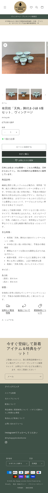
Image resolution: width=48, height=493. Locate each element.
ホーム (4, 103)
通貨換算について (40, 311)
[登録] (40, 376)
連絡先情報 (29, 488)
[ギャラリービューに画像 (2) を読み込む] (23, 94)
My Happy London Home (22, 481)
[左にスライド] (2, 95)
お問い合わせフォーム (14, 423)
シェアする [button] (9, 320)
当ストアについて (12, 398)
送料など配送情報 (8, 311)
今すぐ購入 (24, 154)
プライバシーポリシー (35, 484)
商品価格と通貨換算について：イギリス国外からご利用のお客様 (24, 411)
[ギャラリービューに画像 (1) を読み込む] (11, 94)
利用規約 (20, 488)
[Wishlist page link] (31, 7)
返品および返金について (15, 418)
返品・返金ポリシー (19, 484)
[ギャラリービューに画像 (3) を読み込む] (36, 94)
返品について (24, 310)
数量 (3, 127)
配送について (10, 404)
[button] (5, 7)
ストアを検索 (10, 393)
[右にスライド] (45, 95)
